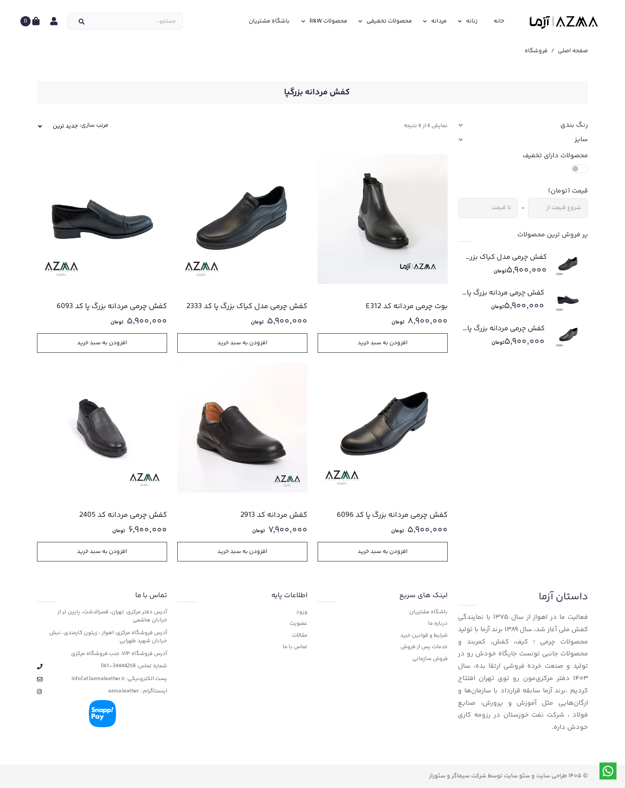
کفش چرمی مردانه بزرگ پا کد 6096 (506, 328)
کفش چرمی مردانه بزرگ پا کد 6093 (505, 293)
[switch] (579, 168)
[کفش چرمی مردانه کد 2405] (102, 427)
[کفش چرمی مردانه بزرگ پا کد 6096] (565, 335)
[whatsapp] (608, 771)
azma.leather (123, 691)
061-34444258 (118, 666)
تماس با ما (295, 647)
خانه (499, 21)
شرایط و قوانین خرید (424, 636)
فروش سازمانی (430, 659)
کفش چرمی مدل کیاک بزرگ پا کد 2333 (505, 257)
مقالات (299, 636)
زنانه (471, 21)
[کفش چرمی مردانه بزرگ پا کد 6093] (565, 299)
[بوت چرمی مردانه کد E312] (383, 219)
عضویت (298, 624)
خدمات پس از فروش (424, 647)
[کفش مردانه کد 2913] (242, 427)
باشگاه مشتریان (269, 21)
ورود (301, 612)
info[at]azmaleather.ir (98, 679)
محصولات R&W (328, 21)
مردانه (439, 21)
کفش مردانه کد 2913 (273, 515)
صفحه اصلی (573, 51)
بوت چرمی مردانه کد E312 (407, 307)
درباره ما (438, 624)
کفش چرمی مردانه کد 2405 (123, 515)
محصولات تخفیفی (389, 21)
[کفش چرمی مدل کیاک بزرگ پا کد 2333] (566, 264)
